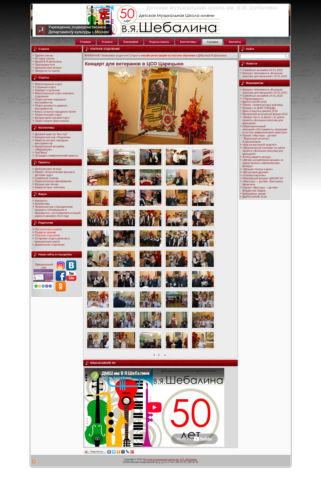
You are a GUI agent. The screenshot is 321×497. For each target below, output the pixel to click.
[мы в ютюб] (60, 280)
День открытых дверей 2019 (260, 111)
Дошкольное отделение (50, 244)
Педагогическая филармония (53, 181)
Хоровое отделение (47, 90)
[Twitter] (114, 452)
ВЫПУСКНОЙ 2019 (255, 101)
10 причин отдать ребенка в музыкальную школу (52, 240)
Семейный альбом (46, 178)
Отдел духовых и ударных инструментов (51, 107)
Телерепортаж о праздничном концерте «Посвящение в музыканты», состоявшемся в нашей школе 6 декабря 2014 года (58, 211)
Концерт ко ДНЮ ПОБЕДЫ (259, 108)
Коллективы (188, 42)
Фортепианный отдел (48, 84)
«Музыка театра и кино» (258, 169)
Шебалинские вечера (48, 67)
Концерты (41, 200)
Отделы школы (159, 42)
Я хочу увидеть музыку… (258, 157)
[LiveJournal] (127, 452)
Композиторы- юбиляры (50, 187)
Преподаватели (45, 64)
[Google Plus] (132, 452)
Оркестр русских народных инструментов (51, 142)
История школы (45, 58)
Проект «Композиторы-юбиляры (263, 104)
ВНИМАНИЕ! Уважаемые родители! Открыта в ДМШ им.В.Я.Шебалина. (156, 55)
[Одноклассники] (118, 452)
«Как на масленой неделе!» (260, 144)
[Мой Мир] (123, 452)
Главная (85, 42)
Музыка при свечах (47, 184)
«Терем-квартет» (253, 98)
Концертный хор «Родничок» (53, 137)
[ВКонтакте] (109, 452)
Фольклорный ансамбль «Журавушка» (49, 148)
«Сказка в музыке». (254, 175)
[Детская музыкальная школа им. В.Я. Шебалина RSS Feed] (34, 461)
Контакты (235, 42)
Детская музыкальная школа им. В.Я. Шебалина (211, 8)
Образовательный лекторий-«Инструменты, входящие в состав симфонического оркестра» (265, 129)
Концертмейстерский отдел (52, 117)
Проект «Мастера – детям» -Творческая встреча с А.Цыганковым (260, 138)
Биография (131, 42)
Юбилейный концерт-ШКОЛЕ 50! (263, 178)
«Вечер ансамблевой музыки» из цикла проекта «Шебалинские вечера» (263, 163)
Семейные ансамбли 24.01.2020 (263, 70)
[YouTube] (71, 280)
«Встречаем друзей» (256, 172)
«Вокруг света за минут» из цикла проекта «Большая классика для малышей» (263, 120)
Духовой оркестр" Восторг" (51, 134)
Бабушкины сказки (254, 193)
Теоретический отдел (48, 114)
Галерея (212, 42)
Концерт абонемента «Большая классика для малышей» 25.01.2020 (265, 75)
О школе (107, 42)
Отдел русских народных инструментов (50, 101)
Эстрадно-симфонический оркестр (56, 155)
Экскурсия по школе (47, 70)
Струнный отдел (45, 87)
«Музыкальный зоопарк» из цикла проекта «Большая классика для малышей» (264, 150)
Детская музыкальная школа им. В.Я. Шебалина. (170, 459)
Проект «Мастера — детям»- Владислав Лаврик (261, 189)
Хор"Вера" (41, 152)
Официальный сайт (44, 266)
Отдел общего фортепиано (52, 120)
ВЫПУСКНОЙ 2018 (255, 196)
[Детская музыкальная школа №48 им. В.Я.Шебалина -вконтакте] (71, 269)
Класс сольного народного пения (55, 111)
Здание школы (44, 55)
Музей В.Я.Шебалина (48, 61)
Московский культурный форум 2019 (265, 114)
